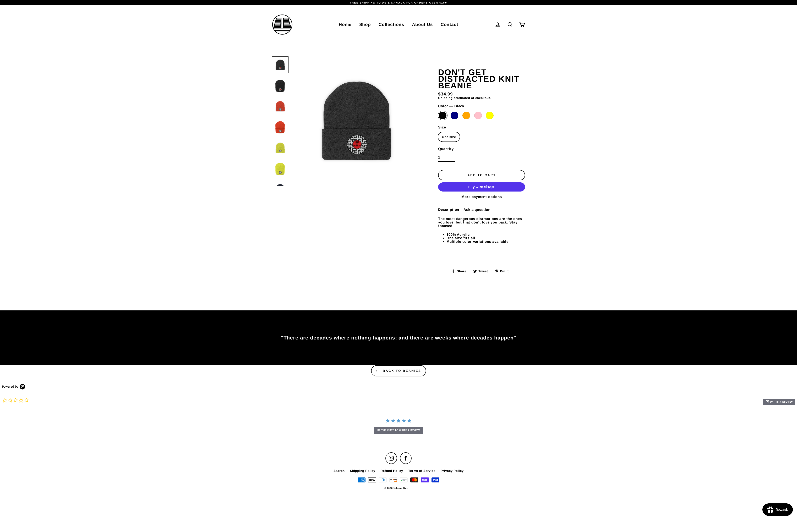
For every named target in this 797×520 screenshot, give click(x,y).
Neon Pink (478, 115)
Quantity (446, 149)
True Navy (454, 115)
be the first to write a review (398, 430)
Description (448, 210)
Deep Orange (466, 115)
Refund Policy (391, 470)
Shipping (445, 98)
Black (442, 115)
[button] (779, 402)
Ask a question (476, 210)
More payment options (481, 197)
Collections (391, 24)
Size (442, 127)
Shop (365, 24)
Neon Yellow (489, 115)
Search (339, 470)
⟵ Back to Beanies (398, 370)
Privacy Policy (452, 470)
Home (345, 24)
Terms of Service (421, 470)
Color (451, 106)
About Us (422, 24)
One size (449, 137)
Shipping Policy (362, 470)
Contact (449, 24)
